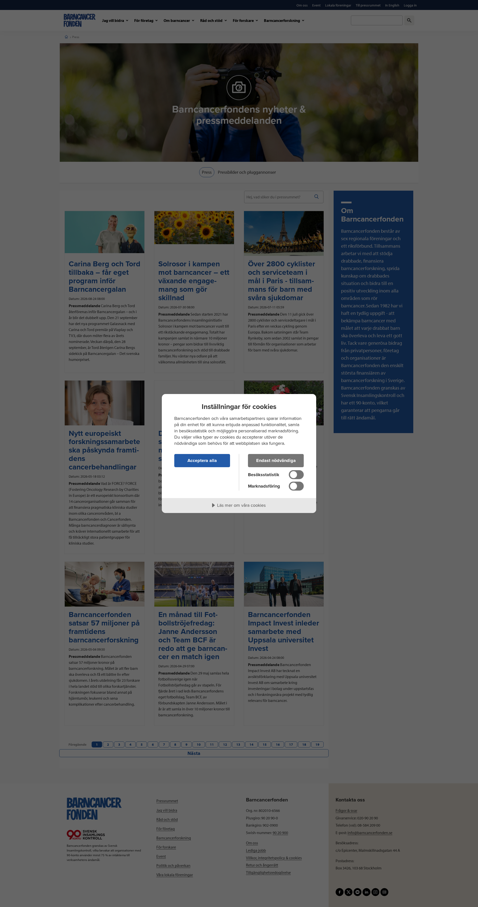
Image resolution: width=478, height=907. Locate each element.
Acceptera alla (202, 460)
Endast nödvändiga (276, 460)
